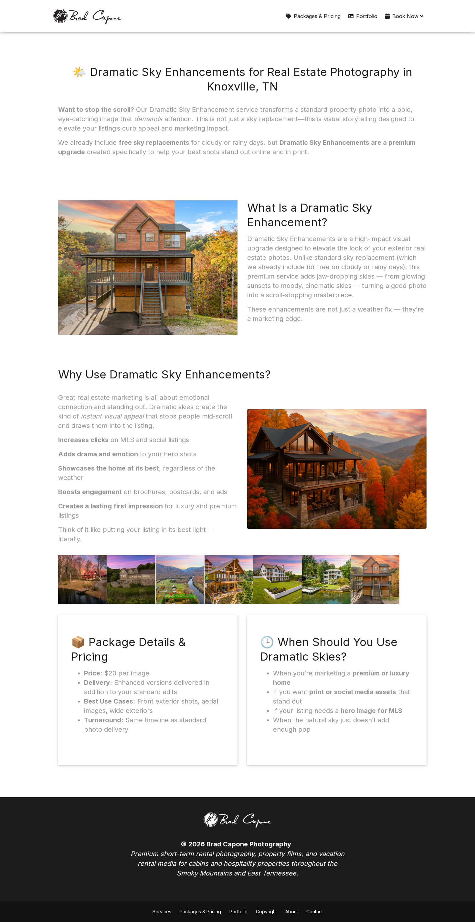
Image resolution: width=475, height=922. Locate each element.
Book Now (406, 16)
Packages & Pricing (317, 16)
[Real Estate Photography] (87, 16)
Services (162, 911)
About (291, 911)
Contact (314, 911)
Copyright (266, 911)
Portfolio (366, 16)
